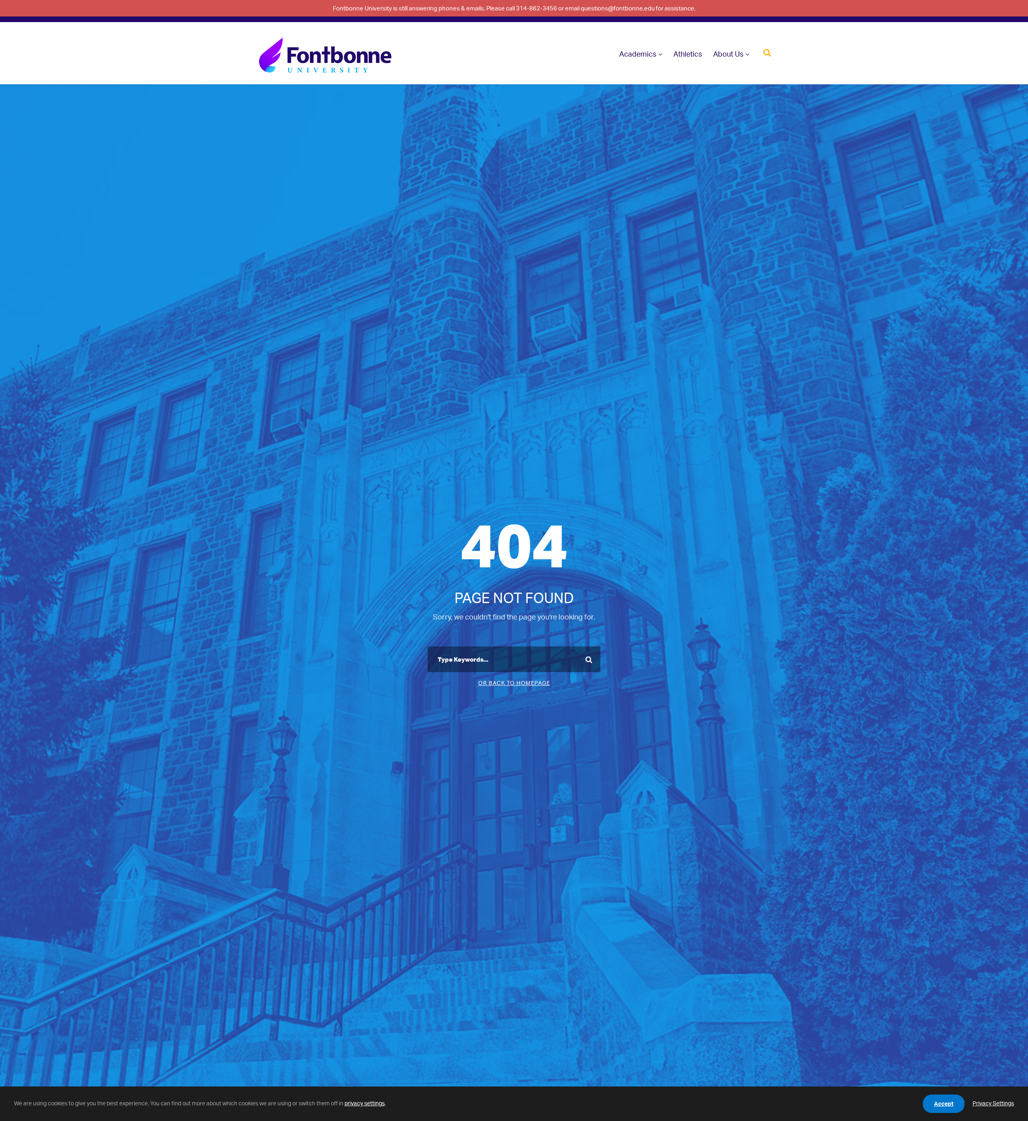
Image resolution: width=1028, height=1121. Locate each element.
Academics (637, 53)
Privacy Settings (993, 1103)
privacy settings (365, 1103)
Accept (943, 1103)
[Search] (767, 52)
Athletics (687, 53)
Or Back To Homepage (514, 682)
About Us (728, 53)
